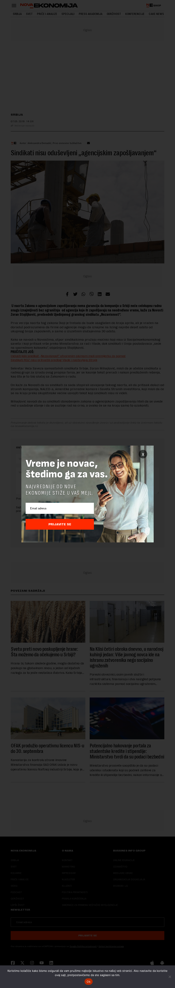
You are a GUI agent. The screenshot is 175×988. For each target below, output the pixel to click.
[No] (170, 977)
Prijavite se (59, 524)
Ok (88, 981)
